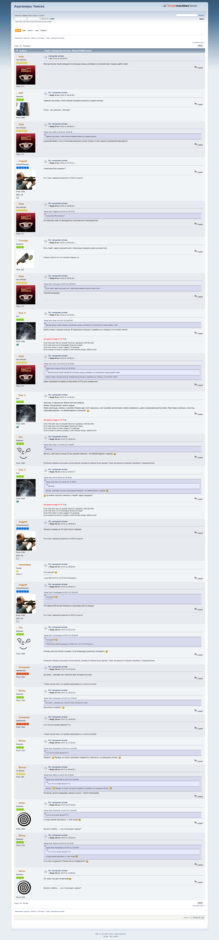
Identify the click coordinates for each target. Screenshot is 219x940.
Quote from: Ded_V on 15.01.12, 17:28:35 (59, 445)
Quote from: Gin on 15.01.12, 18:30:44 (58, 477)
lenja (21, 56)
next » (202, 42)
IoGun (22, 803)
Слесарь (23, 240)
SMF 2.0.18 (99, 934)
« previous (196, 42)
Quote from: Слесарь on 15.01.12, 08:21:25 (60, 284)
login (35, 15)
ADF (21, 93)
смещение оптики (56, 56)
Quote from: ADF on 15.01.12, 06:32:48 (58, 132)
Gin (20, 437)
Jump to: (187, 917)
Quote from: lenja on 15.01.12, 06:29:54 (58, 320)
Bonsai (22, 767)
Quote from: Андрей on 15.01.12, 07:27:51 (59, 211)
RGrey (22, 690)
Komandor (24, 667)
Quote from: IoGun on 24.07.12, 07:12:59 (58, 843)
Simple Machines (120, 934)
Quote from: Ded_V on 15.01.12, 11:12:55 (59, 364)
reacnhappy (25, 564)
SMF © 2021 (109, 934)
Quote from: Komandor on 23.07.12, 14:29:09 (60, 748)
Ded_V (22, 313)
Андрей (23, 161)
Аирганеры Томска (29, 6)
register (41, 15)
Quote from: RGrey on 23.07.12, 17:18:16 (59, 775)
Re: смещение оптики (57, 93)
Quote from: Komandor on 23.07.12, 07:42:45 (60, 698)
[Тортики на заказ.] (17, 345)
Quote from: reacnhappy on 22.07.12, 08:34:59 (61, 592)
